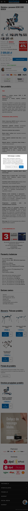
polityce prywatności (19, 163)
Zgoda (21, 166)
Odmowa (15, 166)
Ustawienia (8, 166)
